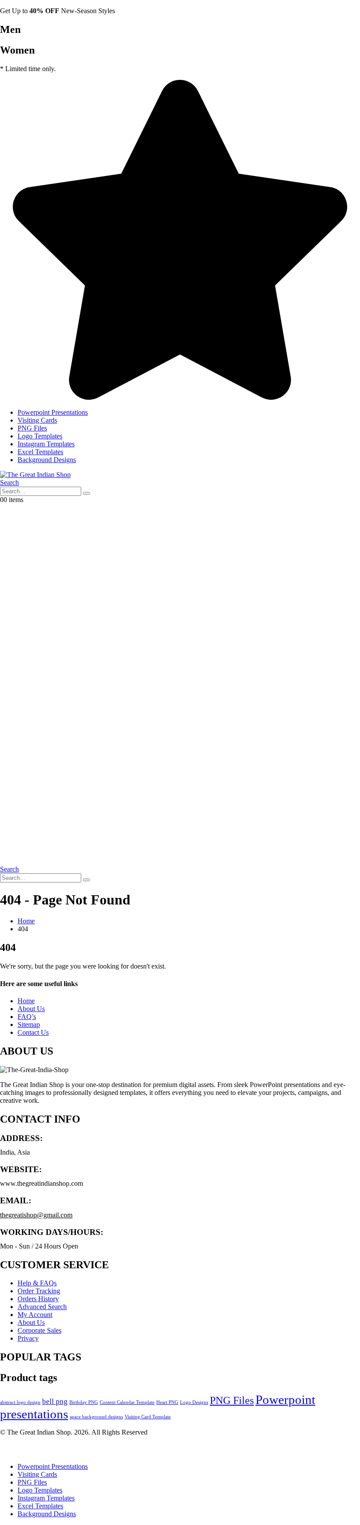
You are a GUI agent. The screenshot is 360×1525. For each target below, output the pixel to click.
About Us (31, 1008)
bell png (55, 1401)
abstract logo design (20, 1402)
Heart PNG (167, 1402)
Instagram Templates (46, 444)
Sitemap (29, 1024)
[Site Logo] (35, 474)
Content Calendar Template (127, 1402)
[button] (9, 482)
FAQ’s (27, 1016)
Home (26, 1001)
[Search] (86, 493)
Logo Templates (40, 436)
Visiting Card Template (148, 1416)
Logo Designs (194, 1402)
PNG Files (32, 428)
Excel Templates (40, 452)
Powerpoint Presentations (53, 412)
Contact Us (33, 1032)
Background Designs (47, 459)
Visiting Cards (37, 420)
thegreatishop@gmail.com (36, 1215)
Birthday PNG (83, 1402)
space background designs (96, 1416)
